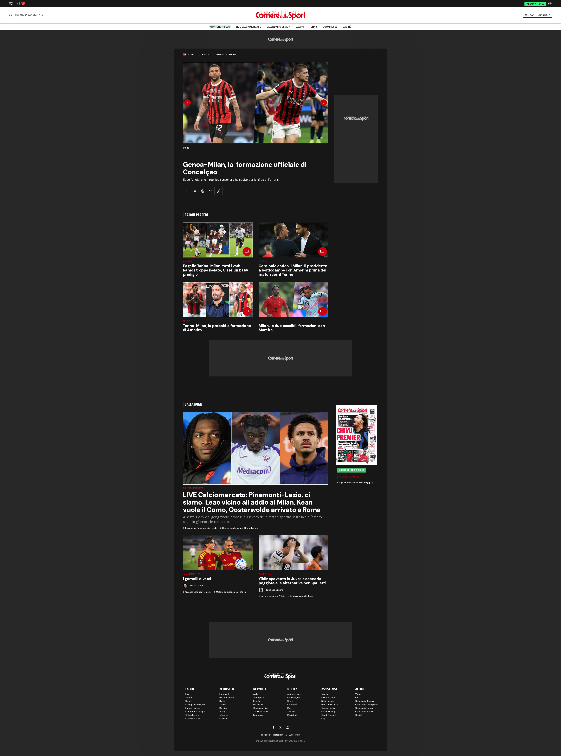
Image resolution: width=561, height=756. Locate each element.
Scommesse (330, 27)
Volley (222, 711)
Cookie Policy (328, 708)
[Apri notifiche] (10, 15)
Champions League (195, 704)
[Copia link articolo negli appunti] (218, 191)
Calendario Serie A (278, 27)
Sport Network (260, 711)
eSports (223, 715)
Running (223, 708)
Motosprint (259, 704)
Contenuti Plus (220, 26)
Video (358, 694)
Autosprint (258, 697)
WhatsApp (294, 734)
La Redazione (328, 697)
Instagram (278, 734)
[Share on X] (195, 191)
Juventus (265, 574)
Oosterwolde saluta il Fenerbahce (240, 528)
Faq (323, 718)
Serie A (219, 54)
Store (290, 701)
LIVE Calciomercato (248, 27)
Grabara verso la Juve (301, 596)
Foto (194, 54)
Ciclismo (223, 718)
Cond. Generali (328, 715)
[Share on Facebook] (187, 191)
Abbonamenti (294, 694)
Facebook (266, 734)
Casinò (347, 27)
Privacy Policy (328, 711)
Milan (232, 54)
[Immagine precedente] (187, 102)
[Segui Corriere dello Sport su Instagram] (287, 727)
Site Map (291, 711)
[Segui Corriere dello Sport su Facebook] (273, 727)
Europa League (192, 708)
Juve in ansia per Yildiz (273, 596)
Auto (255, 694)
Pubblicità (292, 704)
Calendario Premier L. (365, 711)
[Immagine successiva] (324, 102)
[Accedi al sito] (550, 4)
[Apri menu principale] (11, 4)
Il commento (191, 574)
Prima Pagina (293, 697)
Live (22, 4)
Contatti (325, 694)
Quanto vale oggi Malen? (198, 592)
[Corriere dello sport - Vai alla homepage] (280, 15)
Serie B (188, 701)
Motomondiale (226, 697)
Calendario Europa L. (365, 708)
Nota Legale (327, 701)
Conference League (195, 711)
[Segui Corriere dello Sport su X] (280, 727)
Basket (222, 701)
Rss (289, 708)
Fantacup (258, 715)
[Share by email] (210, 191)
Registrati (292, 715)
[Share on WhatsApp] (203, 191)
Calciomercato (193, 488)
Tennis (313, 27)
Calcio (300, 27)
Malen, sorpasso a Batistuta (231, 592)
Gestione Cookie (329, 704)
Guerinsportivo (260, 708)
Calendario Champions (366, 704)
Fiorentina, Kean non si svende (201, 528)
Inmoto (256, 701)
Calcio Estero (192, 715)
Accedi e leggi (363, 482)
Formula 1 (224, 694)
